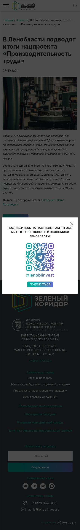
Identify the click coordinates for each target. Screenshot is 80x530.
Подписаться (40, 284)
